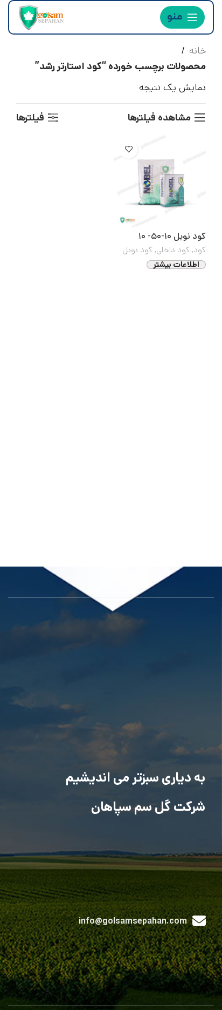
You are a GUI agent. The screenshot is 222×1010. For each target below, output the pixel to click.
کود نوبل (137, 250)
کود (199, 250)
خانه (197, 51)
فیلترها (30, 118)
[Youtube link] (55, 952)
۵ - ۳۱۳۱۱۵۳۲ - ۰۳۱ (63, 891)
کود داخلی (173, 250)
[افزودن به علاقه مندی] (128, 149)
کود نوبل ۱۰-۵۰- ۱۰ (172, 236)
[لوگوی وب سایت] (40, 17)
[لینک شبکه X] (86, 952)
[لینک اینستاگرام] (71, 952)
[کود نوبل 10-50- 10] (160, 180)
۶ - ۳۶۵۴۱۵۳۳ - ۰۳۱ (147, 891)
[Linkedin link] (39, 952)
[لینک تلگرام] (24, 952)
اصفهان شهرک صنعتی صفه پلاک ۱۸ (126, 860)
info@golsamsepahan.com (133, 921)
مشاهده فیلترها (159, 118)
